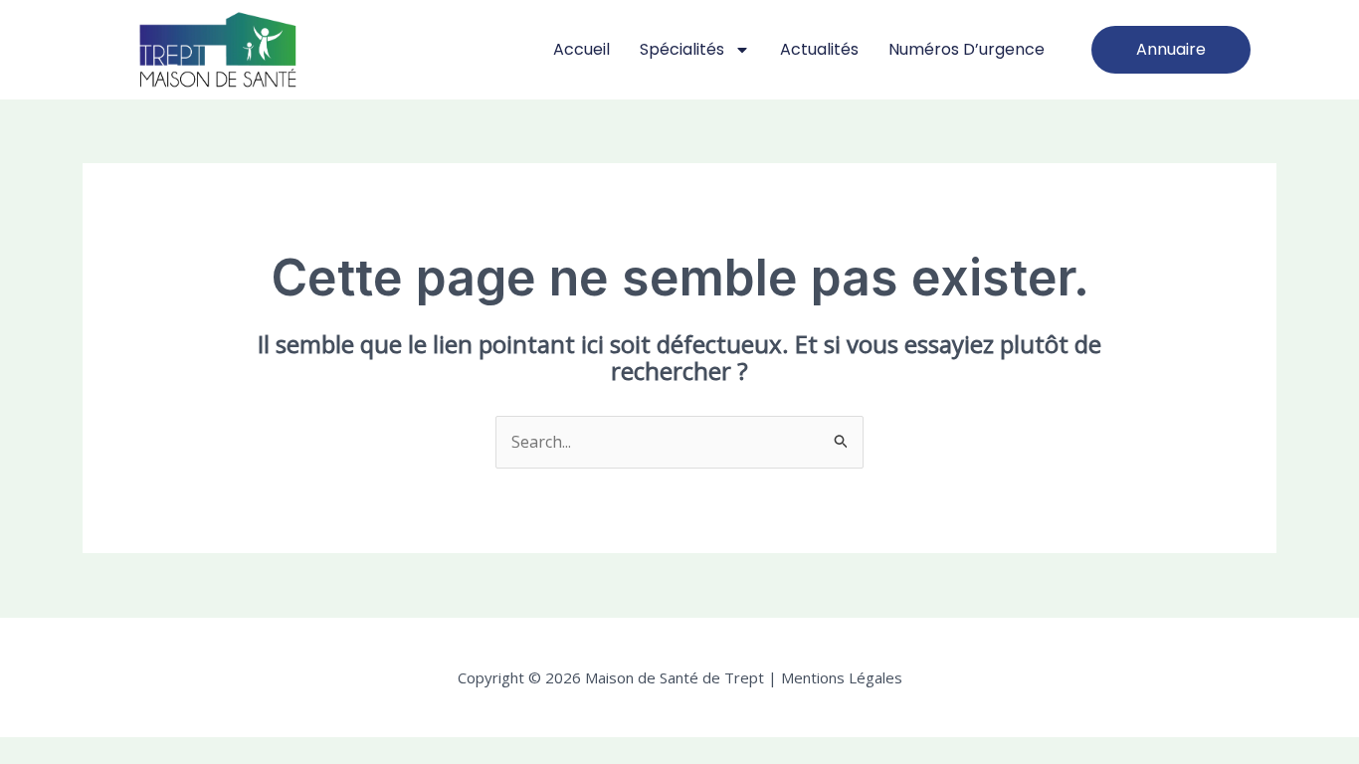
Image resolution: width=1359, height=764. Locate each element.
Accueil (581, 49)
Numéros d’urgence (966, 49)
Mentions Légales (839, 677)
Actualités (819, 49)
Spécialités (682, 49)
